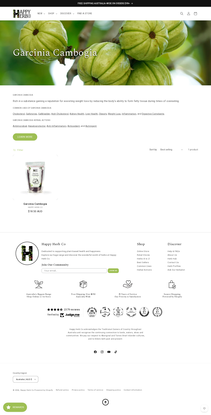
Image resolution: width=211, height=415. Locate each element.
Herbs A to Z (143, 259)
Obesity (103, 114)
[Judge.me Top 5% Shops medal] (144, 312)
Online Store (143, 251)
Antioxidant (74, 126)
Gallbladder (44, 114)
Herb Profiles (174, 266)
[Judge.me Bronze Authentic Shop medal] (131, 312)
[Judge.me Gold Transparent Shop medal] (105, 312)
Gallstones (31, 114)
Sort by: (153, 149)
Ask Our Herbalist (176, 270)
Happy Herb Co (27, 390)
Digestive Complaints (153, 114)
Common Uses (144, 266)
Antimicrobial (20, 126)
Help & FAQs (174, 251)
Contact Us (173, 262)
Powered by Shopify (43, 390)
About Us (172, 255)
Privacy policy (78, 390)
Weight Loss (114, 114)
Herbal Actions (144, 270)
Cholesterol (19, 114)
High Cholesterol (60, 114)
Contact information (133, 390)
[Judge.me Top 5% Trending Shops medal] (157, 312)
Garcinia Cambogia (35, 203)
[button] (41, 13)
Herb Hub (172, 259)
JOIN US (113, 270)
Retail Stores (143, 255)
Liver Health (91, 114)
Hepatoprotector (37, 126)
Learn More (25, 136)
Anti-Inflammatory (56, 126)
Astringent (91, 126)
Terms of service (95, 390)
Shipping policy (113, 390)
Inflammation (129, 114)
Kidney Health (77, 114)
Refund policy (62, 390)
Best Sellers (143, 262)
